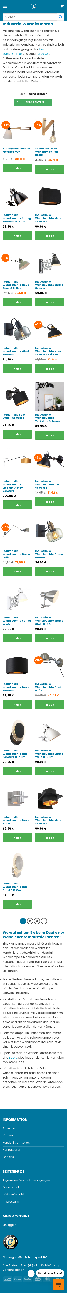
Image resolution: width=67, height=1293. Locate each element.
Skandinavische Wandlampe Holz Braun (46, 152)
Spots (13, 1057)
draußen (43, 54)
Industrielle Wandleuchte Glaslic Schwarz (17, 351)
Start (22, 93)
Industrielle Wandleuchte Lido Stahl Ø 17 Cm (15, 887)
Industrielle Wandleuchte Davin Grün (16, 554)
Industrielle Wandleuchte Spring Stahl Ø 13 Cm (49, 621)
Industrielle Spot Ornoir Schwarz (14, 416)
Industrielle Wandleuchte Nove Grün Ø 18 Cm (16, 285)
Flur (41, 49)
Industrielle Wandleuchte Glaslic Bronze (49, 554)
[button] (5, 6)
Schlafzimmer (12, 54)
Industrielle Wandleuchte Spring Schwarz (49, 285)
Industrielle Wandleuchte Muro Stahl (16, 820)
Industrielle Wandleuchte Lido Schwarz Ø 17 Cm (15, 754)
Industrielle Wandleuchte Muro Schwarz (48, 218)
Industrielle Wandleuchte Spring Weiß (17, 621)
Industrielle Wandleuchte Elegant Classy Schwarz (13, 486)
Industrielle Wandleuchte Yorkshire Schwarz (48, 418)
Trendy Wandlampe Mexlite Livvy (16, 150)
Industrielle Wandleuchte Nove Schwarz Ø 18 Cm (48, 351)
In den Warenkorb (17, 169)
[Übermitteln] (60, 16)
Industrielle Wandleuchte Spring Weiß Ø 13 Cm (49, 754)
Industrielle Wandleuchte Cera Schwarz (48, 484)
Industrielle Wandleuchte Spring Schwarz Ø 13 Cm (17, 218)
